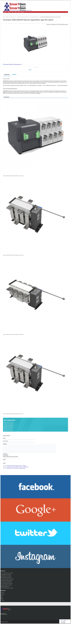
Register (65, 620)
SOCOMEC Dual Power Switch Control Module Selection (16, 468)
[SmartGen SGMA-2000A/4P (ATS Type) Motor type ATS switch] (35, 374)
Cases (1, 595)
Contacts (2, 600)
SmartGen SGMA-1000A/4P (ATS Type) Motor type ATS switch (13, 334)
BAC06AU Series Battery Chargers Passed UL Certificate (16, 465)
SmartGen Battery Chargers (6, 585)
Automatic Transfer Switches (6, 580)
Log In (62, 620)
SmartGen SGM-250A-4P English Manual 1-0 (13, 64)
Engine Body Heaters (4, 586)
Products (2, 592)
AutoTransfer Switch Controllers (7, 579)
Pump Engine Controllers (5, 574)
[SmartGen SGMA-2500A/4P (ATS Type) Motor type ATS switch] (35, 216)
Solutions (2, 594)
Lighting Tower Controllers (5, 576)
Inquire (30, 69)
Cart (61, 621)
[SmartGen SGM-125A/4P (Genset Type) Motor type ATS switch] (35, 136)
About (1, 598)
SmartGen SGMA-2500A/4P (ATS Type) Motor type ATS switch (13, 255)
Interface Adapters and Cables (6, 588)
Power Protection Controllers (6, 583)
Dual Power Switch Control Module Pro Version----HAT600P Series (18, 466)
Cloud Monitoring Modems (6, 582)
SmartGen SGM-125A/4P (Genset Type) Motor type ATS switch (13, 175)
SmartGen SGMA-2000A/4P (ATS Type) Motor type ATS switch (13, 413)
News (1, 597)
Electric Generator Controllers (6, 573)
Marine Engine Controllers (5, 577)
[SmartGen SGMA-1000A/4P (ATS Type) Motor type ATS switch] (35, 295)
